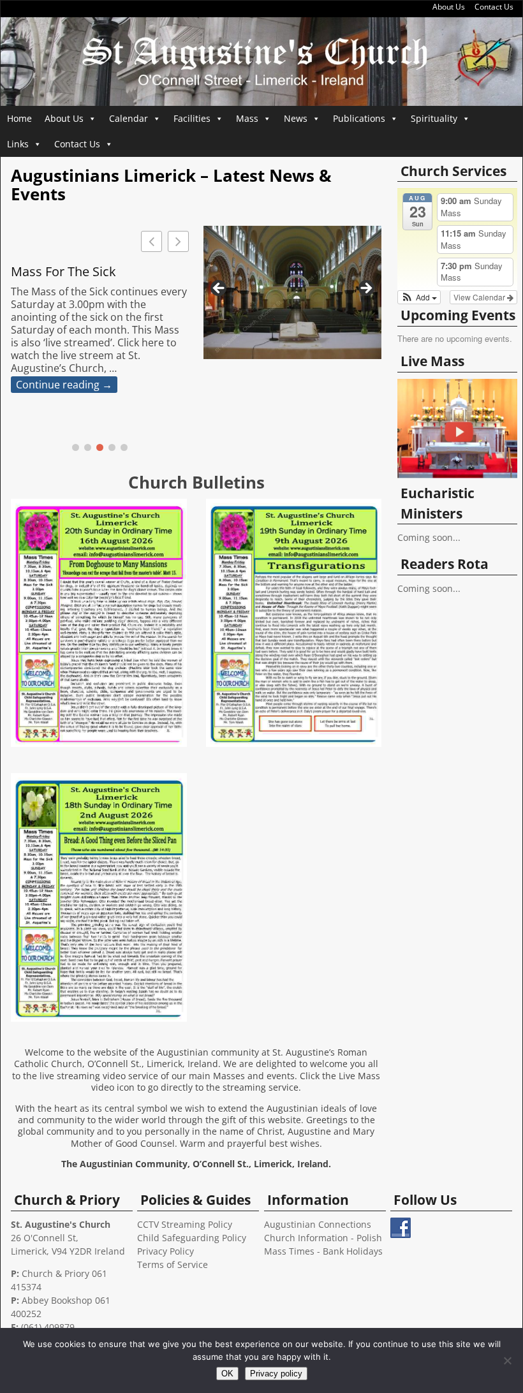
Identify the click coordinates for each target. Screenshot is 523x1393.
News (295, 118)
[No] (507, 1360)
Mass (247, 118)
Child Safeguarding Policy (191, 1238)
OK (227, 1373)
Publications (359, 118)
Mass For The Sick (63, 271)
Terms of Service (172, 1264)
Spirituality (434, 118)
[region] (292, 292)
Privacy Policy (165, 1251)
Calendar (128, 118)
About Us (448, 6)
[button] (178, 241)
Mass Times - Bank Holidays (323, 1251)
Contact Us (494, 6)
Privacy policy (276, 1373)
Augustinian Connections (317, 1224)
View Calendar (480, 296)
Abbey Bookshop (57, 1300)
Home (19, 118)
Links (18, 144)
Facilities (191, 118)
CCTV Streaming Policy (184, 1224)
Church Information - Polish (323, 1238)
